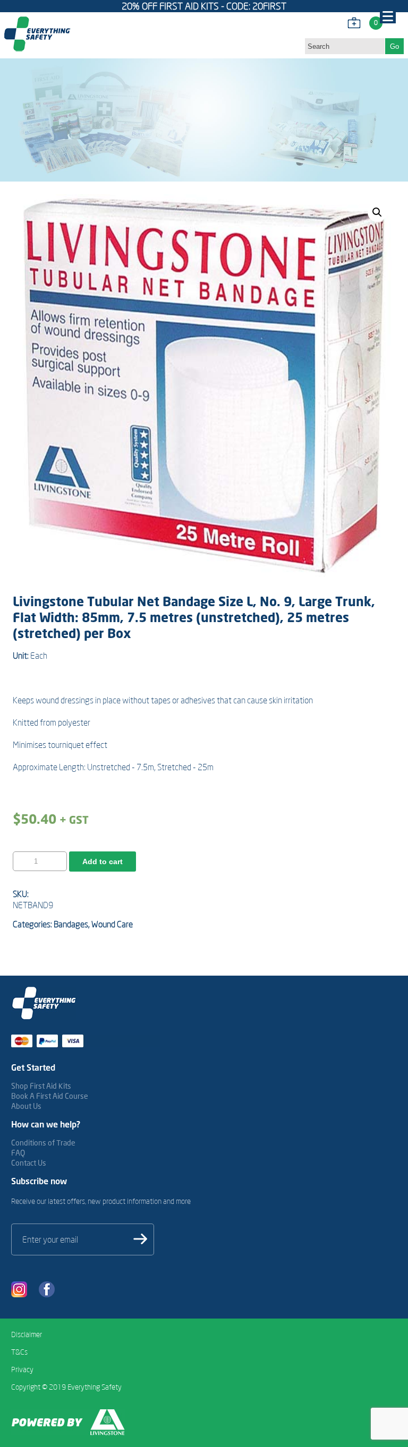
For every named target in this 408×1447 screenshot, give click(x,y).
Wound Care (112, 924)
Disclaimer (26, 1334)
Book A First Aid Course (49, 1095)
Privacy (22, 1369)
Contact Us (28, 1162)
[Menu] (388, 15)
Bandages (71, 924)
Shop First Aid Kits (41, 1085)
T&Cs (19, 1352)
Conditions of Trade (43, 1142)
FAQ (18, 1152)
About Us (26, 1105)
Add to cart (102, 861)
